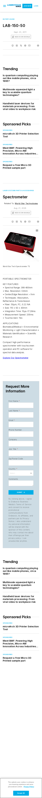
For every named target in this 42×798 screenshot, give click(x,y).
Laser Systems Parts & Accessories (18, 190)
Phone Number (15, 430)
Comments (13, 479)
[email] (29, 45)
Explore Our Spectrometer (15, 358)
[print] (38, 45)
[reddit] (25, 45)
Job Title (13, 449)
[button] (4, 6)
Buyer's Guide (9, 19)
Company (13, 439)
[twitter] (21, 45)
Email (12, 420)
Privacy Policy (29, 787)
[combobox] (21, 473)
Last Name (14, 410)
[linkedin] (17, 45)
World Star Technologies (26, 203)
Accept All (21, 793)
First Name (14, 401)
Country (13, 469)
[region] (21, 788)
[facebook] (12, 45)
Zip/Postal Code (16, 458)
